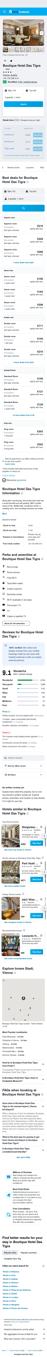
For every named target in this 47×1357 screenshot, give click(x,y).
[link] (17, 849)
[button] (4, 12)
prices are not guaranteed (20, 1322)
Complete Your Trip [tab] (12, 1258)
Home (4, 1350)
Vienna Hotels (33, 1350)
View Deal (36, 843)
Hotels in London (10, 1297)
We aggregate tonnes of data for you (20, 1334)
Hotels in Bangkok (11, 1304)
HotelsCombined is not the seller (19, 1329)
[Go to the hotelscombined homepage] (19, 11)
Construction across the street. (19, 742)
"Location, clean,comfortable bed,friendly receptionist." (19, 720)
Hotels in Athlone (10, 1282)
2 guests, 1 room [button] (12, 97)
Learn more (10, 464)
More (4, 513)
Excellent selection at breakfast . (20, 725)
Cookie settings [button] (8, 475)
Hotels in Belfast (10, 1286)
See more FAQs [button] (23, 1157)
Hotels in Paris (9, 1301)
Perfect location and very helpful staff (23, 715)
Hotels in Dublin (10, 1293)
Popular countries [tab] (29, 1252)
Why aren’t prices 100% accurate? (20, 1338)
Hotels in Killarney (11, 1271)
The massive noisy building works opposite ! (22, 737)
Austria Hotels (14, 1350)
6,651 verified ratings (27, 81)
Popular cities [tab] (10, 1252)
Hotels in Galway (10, 1279)
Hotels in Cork (9, 1275)
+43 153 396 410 (11, 78)
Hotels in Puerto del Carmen (15, 1308)
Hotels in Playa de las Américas (17, 1290)
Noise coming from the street (18, 746)
